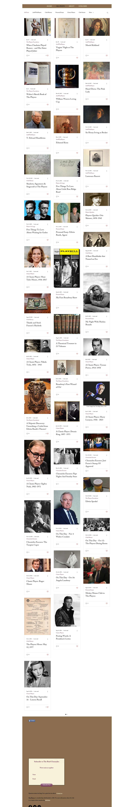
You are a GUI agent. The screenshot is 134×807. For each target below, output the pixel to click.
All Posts (26, 12)
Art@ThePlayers (37, 12)
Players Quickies (90, 212)
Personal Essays (60, 12)
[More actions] (48, 40)
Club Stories (82, 12)
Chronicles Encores (61, 470)
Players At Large (60, 183)
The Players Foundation (32, 42)
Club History (48, 12)
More (90, 12)
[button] (107, 13)
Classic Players (71, 12)
